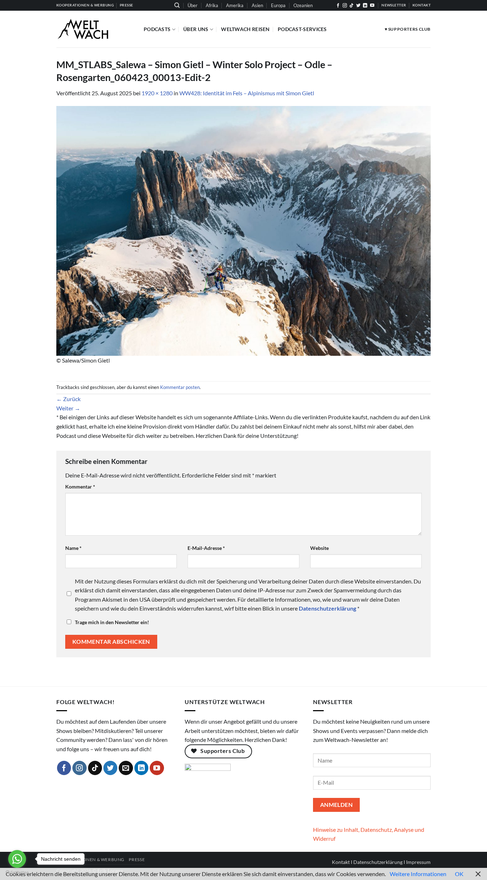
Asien (257, 5)
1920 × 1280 (157, 93)
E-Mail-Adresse (206, 548)
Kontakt (341, 862)
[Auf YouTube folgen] (372, 5)
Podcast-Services (302, 29)
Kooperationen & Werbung (90, 859)
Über (193, 5)
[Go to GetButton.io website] (17, 872)
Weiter (68, 408)
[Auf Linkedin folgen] (365, 5)
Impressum (418, 862)
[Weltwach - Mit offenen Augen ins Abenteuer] (94, 29)
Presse (137, 859)
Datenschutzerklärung (378, 862)
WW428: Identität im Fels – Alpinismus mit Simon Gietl (246, 93)
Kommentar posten (180, 387)
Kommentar (80, 487)
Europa (278, 5)
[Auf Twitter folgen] (358, 5)
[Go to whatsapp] (17, 859)
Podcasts (157, 29)
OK (459, 873)
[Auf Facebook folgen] (338, 5)
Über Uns (195, 29)
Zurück (68, 398)
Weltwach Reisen (245, 29)
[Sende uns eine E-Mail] (126, 768)
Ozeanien (303, 5)
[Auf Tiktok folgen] (351, 5)
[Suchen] (177, 5)
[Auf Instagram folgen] (345, 5)
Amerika (235, 5)
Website (319, 548)
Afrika (212, 5)
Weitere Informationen (418, 873)
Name (73, 548)
